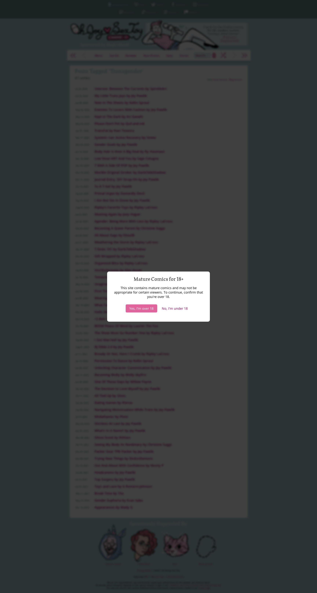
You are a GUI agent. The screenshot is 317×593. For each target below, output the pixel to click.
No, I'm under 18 (175, 308)
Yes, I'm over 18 (141, 308)
